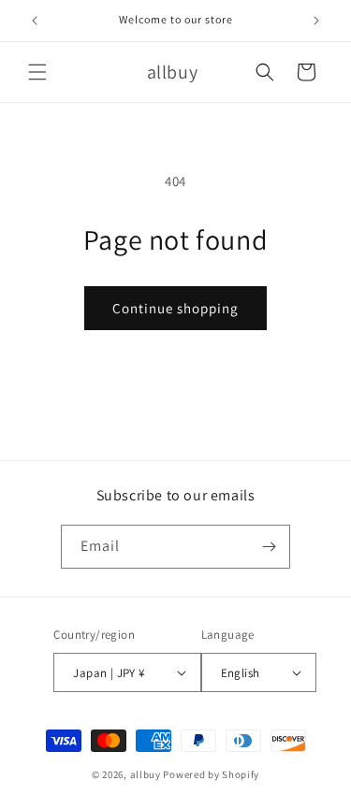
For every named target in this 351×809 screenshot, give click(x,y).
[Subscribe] (268, 547)
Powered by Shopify (211, 774)
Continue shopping (175, 308)
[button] (37, 72)
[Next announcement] (316, 20)
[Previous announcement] (34, 20)
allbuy (145, 774)
